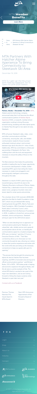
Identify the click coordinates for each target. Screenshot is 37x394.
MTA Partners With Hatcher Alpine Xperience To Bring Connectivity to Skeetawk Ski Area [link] (23, 42)
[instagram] (6, 331)
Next (35, 17)
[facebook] (3, 331)
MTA (32, 111)
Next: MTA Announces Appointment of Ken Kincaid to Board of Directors (25, 296)
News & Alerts (8, 42)
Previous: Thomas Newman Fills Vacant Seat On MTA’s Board (8, 296)
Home (2, 42)
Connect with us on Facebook (12, 283)
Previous (1, 17)
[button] (34, 4)
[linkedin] (9, 331)
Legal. (23, 391)
